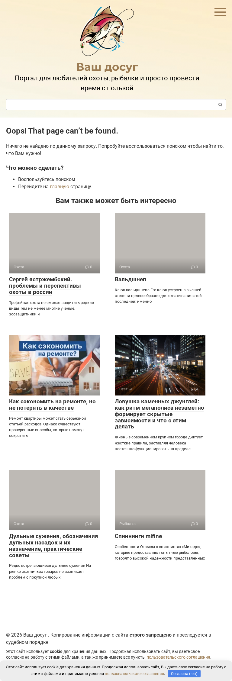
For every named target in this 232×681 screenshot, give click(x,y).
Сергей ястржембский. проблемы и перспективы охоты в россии (45, 285)
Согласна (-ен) (184, 673)
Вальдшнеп (130, 279)
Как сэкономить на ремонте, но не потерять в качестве (52, 404)
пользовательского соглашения (178, 657)
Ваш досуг (107, 66)
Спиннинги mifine (138, 536)
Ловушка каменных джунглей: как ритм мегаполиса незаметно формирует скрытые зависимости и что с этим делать (159, 414)
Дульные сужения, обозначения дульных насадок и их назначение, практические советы (53, 546)
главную (59, 186)
